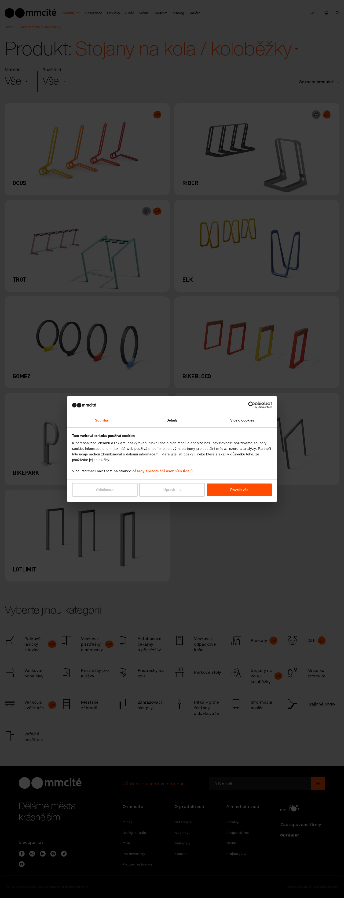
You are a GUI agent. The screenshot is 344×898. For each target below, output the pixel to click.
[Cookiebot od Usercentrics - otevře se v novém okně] (251, 404)
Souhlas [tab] (102, 420)
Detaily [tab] (172, 420)
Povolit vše (239, 490)
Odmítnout (104, 490)
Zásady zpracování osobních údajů (162, 471)
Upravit (169, 490)
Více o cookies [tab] (242, 420)
